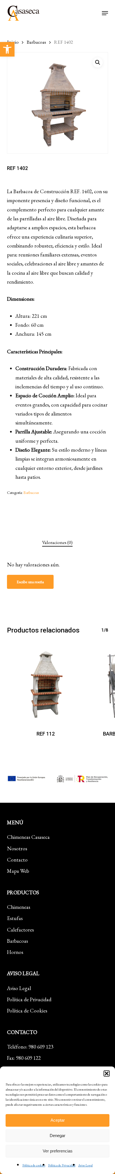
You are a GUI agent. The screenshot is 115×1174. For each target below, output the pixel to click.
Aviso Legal (85, 1165)
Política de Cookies (27, 1010)
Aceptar (58, 1120)
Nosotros (17, 848)
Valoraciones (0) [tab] (57, 542)
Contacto (17, 859)
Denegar (57, 1135)
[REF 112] (46, 683)
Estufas (15, 918)
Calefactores (20, 929)
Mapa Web (18, 870)
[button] (7, 49)
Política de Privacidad (61, 1165)
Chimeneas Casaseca (28, 837)
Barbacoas (36, 42)
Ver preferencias (58, 1151)
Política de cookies (33, 1165)
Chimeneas (18, 907)
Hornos (15, 952)
